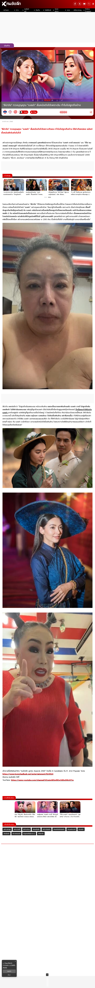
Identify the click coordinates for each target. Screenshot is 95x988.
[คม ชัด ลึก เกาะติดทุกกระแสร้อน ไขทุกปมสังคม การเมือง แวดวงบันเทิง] (47, 4)
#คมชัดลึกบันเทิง (58, 829)
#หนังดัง (6, 834)
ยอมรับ (9, 971)
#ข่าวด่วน (26, 829)
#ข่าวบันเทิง (46, 829)
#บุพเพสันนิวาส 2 (29, 834)
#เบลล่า (81, 829)
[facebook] (75, 3)
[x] (80, 3)
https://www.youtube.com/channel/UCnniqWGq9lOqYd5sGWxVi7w (42, 780)
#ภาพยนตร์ (16, 834)
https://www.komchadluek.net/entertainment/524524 (28, 774)
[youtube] (84, 3)
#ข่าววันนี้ (17, 829)
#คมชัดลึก (36, 829)
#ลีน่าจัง (41, 834)
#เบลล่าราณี (71, 829)
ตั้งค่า (9, 975)
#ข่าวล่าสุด (7, 829)
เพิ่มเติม (5, 967)
